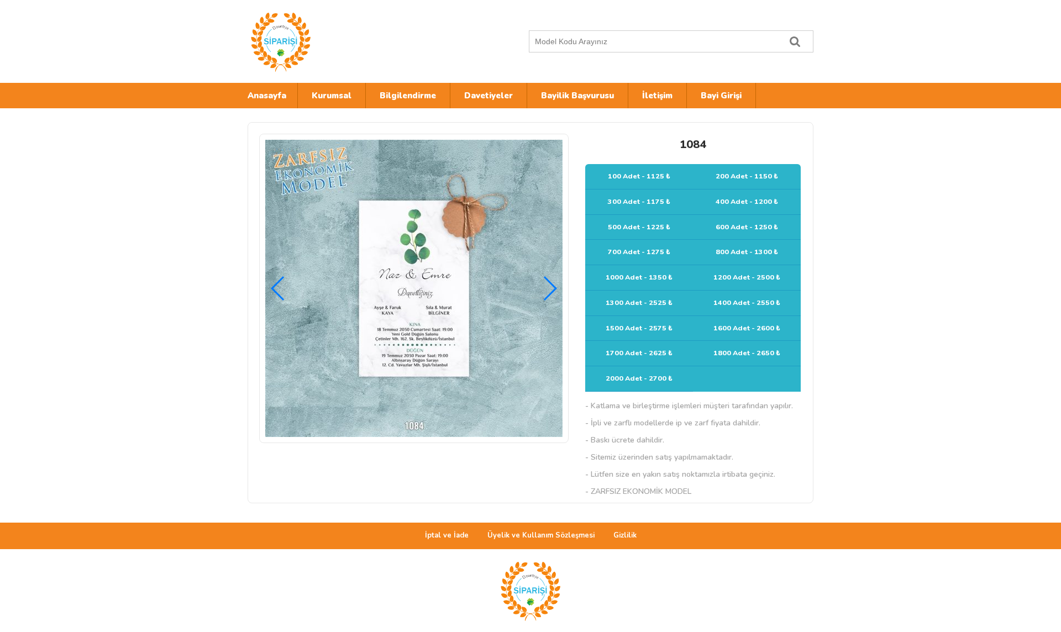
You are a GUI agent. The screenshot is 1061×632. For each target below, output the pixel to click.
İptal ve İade (447, 535)
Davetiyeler (488, 95)
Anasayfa (267, 95)
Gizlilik (625, 535)
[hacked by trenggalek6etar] (344, 41)
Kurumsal (331, 95)
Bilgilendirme (408, 95)
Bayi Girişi (721, 95)
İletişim (657, 95)
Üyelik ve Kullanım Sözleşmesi (541, 535)
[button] (549, 288)
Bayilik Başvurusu (577, 95)
